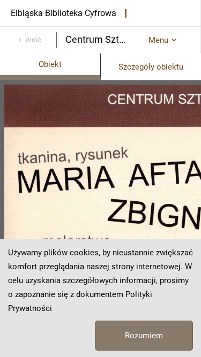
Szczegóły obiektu (150, 67)
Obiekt (50, 64)
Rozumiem (144, 335)
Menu (158, 40)
